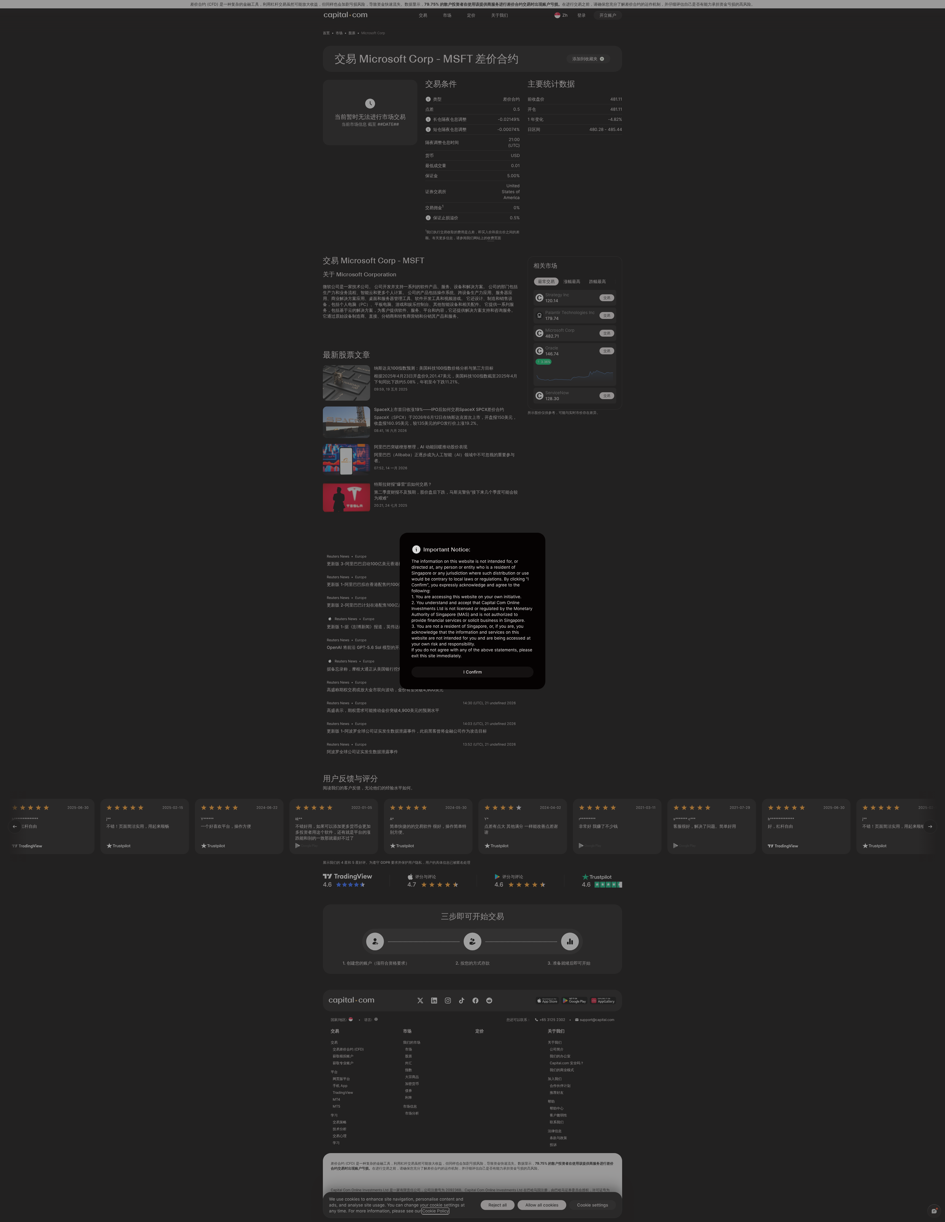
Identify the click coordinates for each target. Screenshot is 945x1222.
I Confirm (472, 672)
